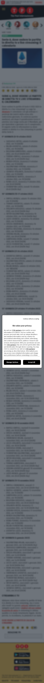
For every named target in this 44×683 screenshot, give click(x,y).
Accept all (31, 362)
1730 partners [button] (17, 330)
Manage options (12, 362)
